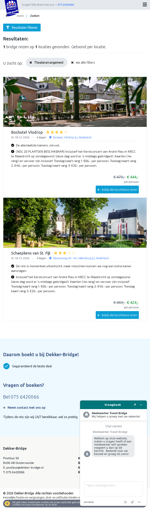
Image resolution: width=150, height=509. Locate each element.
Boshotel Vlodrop (27, 132)
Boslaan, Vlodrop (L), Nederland (72, 137)
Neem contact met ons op (27, 407)
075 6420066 (66, 4)
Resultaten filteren (25, 27)
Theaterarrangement (48, 62)
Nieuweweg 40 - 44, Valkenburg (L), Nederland (81, 258)
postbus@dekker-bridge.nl (25, 467)
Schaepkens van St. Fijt (31, 253)
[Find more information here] (113, 453)
